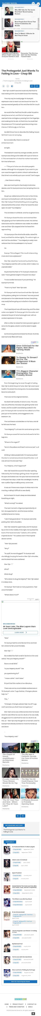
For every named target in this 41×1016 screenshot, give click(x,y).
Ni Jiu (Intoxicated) (18, 912)
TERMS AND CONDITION (16, 1007)
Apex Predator (17, 873)
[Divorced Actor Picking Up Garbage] (7, 974)
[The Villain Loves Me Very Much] (7, 903)
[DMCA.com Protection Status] (20, 999)
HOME (7, 1004)
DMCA (30, 1007)
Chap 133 (15, 949)
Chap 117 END (16, 862)
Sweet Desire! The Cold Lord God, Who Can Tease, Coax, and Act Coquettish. (24, 886)
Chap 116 (15, 865)
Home (17, 79)
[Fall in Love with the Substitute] (7, 961)
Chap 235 (16, 975)
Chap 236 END (17, 972)
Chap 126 (16, 962)
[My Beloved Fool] (7, 948)
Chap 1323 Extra (17, 901)
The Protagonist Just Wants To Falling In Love (18, 81)
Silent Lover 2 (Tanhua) (19, 860)
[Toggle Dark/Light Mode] (12, 86)
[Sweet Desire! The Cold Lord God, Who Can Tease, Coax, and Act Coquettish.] (7, 890)
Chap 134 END (17, 946)
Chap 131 (15, 878)
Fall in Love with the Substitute (22, 957)
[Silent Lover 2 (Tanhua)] (7, 864)
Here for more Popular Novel (20, 981)
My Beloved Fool (17, 944)
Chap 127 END (17, 959)
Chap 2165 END (17, 890)
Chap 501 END (17, 849)
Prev (32, 86)
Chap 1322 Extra (17, 905)
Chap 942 (16, 938)
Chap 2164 (16, 893)
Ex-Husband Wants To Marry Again (23, 847)
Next (37, 86)
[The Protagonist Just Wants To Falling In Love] (7, 934)
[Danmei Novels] (9, 3)
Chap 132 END (17, 875)
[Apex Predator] (7, 877)
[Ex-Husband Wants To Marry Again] (7, 850)
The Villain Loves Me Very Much (22, 899)
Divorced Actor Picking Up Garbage (23, 970)
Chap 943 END (17, 935)
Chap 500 (16, 852)
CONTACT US (31, 1004)
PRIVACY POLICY (18, 1004)
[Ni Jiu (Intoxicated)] (7, 916)
